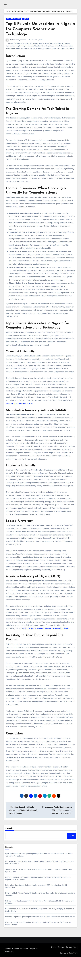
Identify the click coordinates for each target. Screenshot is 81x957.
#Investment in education (35, 46)
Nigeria (25, 19)
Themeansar (9, 952)
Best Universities (13, 19)
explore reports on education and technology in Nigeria (46, 628)
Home (53, 947)
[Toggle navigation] (5, 4)
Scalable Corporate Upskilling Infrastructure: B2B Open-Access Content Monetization (40, 917)
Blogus (32, 949)
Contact (61, 947)
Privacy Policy (71, 947)
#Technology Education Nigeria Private (20, 49)
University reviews (19, 40)
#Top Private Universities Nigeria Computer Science (55, 49)
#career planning (18, 46)
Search (9, 829)
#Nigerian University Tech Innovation (59, 46)
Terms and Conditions (68, 953)
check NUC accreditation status (19, 403)
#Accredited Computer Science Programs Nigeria (26, 43)
